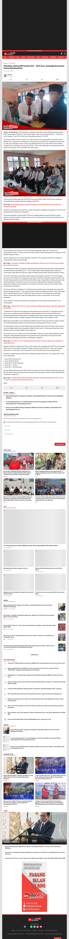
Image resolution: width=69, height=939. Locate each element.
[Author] (5, 75)
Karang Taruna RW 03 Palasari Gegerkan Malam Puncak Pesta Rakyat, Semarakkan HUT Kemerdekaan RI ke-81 (34, 408)
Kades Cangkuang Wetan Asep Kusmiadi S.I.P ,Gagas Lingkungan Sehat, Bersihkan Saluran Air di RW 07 (50, 473)
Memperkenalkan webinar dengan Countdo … (15, 568)
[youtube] (41, 926)
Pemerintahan (12, 63)
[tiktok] (44, 926)
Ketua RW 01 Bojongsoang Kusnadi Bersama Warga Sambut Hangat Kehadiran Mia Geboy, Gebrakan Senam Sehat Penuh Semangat (17, 473)
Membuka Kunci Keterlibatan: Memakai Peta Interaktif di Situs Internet (18, 593)
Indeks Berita (34, 654)
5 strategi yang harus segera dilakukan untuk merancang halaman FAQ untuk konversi (30, 545)
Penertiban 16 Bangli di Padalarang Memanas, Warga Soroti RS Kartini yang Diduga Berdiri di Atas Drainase (28, 616)
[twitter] (28, 926)
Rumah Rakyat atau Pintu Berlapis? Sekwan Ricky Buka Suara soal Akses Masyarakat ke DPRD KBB (36, 713)
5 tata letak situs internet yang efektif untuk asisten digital (49, 593)
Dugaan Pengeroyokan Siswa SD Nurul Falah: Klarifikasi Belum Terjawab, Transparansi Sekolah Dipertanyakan (36, 682)
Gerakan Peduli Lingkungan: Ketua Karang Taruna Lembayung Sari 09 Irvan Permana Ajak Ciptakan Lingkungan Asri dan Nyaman (50, 498)
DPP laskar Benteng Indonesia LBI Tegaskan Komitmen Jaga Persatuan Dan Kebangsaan (35, 694)
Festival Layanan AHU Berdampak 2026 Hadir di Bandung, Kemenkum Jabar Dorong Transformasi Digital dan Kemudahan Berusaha (28, 646)
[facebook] (25, 926)
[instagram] (37, 926)
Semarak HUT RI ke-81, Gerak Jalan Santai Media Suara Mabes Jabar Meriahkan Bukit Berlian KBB (29, 626)
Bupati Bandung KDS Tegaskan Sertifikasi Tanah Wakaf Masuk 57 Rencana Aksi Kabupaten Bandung (34, 397)
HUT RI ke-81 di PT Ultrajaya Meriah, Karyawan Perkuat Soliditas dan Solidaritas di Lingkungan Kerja (28, 636)
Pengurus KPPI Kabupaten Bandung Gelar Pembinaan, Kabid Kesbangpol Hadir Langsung (35, 688)
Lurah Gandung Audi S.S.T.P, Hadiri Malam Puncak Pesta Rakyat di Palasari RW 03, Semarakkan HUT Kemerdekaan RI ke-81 (32, 403)
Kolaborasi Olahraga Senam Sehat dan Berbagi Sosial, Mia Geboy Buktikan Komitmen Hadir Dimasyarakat (35, 699)
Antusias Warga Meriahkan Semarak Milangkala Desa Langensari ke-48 (29, 719)
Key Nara (9, 74)
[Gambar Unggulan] (34, 106)
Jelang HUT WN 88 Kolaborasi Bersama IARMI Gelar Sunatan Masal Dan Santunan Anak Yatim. (36, 663)
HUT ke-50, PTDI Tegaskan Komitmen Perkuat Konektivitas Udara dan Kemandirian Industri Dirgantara (36, 706)
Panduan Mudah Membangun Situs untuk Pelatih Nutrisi (48, 569)
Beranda (5, 63)
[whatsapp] (31, 926)
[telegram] (34, 926)
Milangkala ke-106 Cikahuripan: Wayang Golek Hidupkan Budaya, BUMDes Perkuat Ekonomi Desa (35, 676)
